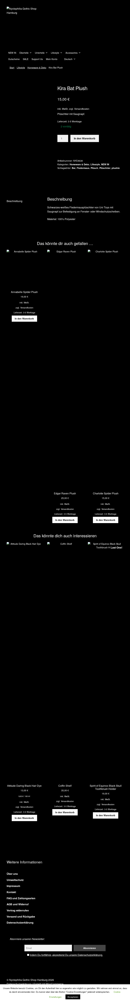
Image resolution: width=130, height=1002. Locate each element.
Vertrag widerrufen (18, 910)
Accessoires (71, 52)
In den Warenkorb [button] (24, 318)
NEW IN (12, 52)
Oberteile (24, 52)
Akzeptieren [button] (72, 996)
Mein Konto (51, 59)
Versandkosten (81, 108)
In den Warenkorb (84, 138)
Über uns (12, 874)
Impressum (13, 886)
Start (12, 67)
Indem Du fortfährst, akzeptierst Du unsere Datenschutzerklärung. (66, 955)
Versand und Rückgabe (21, 916)
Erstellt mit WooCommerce (48, 984)
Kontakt (11, 892)
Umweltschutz (15, 880)
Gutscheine (14, 59)
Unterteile (40, 52)
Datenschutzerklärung (20, 922)
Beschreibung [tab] (14, 201)
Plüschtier (104, 168)
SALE (25, 59)
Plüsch (94, 168)
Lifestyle (55, 52)
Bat (73, 168)
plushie (116, 168)
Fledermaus (83, 168)
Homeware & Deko (36, 67)
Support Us (37, 59)
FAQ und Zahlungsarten (21, 898)
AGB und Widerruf (18, 904)
